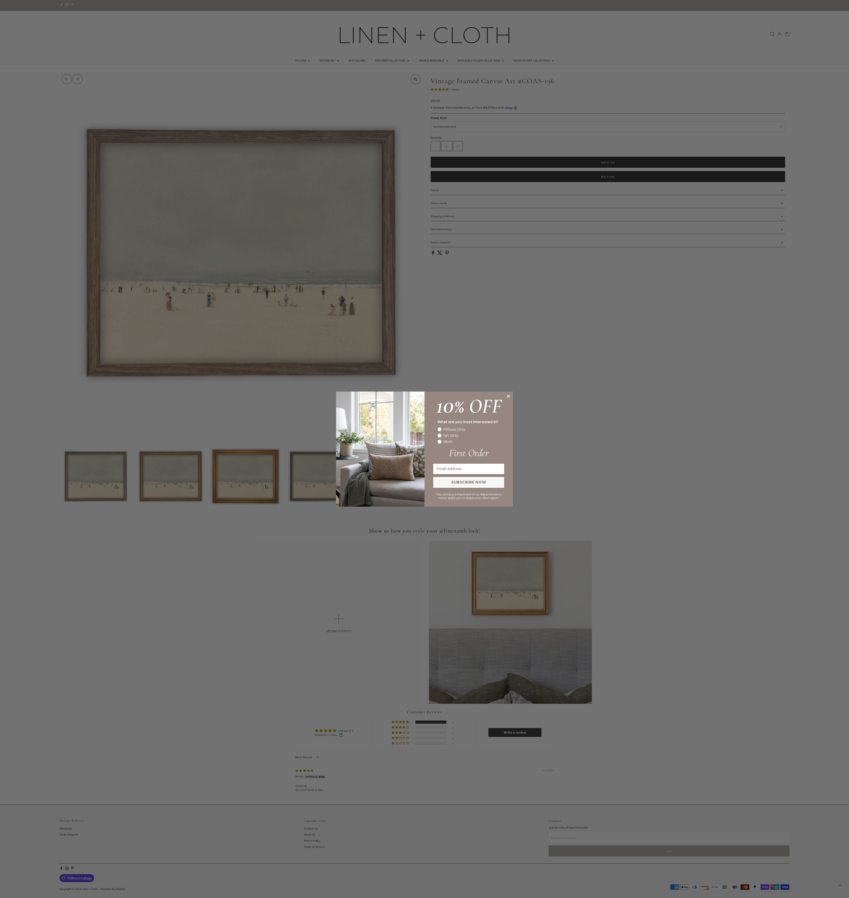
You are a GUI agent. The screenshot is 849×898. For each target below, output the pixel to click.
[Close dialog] (508, 396)
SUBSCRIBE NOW (468, 482)
